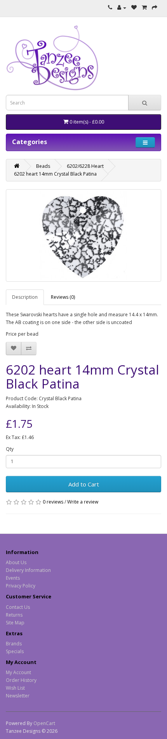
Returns (14, 615)
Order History (21, 680)
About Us (16, 562)
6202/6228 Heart (85, 166)
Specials (15, 651)
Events (13, 578)
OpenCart (44, 723)
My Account (18, 672)
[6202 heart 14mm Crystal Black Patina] (83, 235)
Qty (10, 449)
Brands (14, 643)
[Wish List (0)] (134, 7)
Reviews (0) (63, 297)
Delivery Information (28, 570)
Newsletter (18, 695)
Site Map (15, 622)
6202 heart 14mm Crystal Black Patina (55, 174)
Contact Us (18, 607)
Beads (43, 166)
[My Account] (121, 7)
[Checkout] (154, 7)
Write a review (82, 501)
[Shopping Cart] (144, 7)
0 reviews (53, 501)
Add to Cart (83, 484)
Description (25, 297)
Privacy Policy (20, 585)
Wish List (15, 688)
